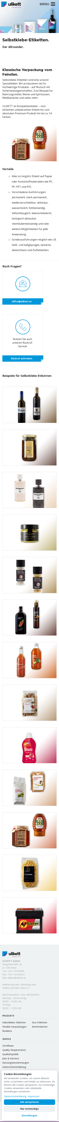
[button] (24, 30)
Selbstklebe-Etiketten (14, 1022)
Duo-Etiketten (39, 1022)
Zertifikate (8, 1045)
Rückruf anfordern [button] (21, 358)
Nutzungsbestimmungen (15, 1062)
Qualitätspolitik (10, 1054)
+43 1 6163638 (15, 971)
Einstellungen (29, 1115)
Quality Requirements (14, 1049)
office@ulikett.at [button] (22, 301)
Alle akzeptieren (29, 1101)
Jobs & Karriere (10, 1058)
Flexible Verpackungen (14, 1026)
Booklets (7, 1030)
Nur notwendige (29, 1108)
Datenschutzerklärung (14, 1066)
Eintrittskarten (40, 1026)
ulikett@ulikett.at (17, 977)
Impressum (33, 1096)
